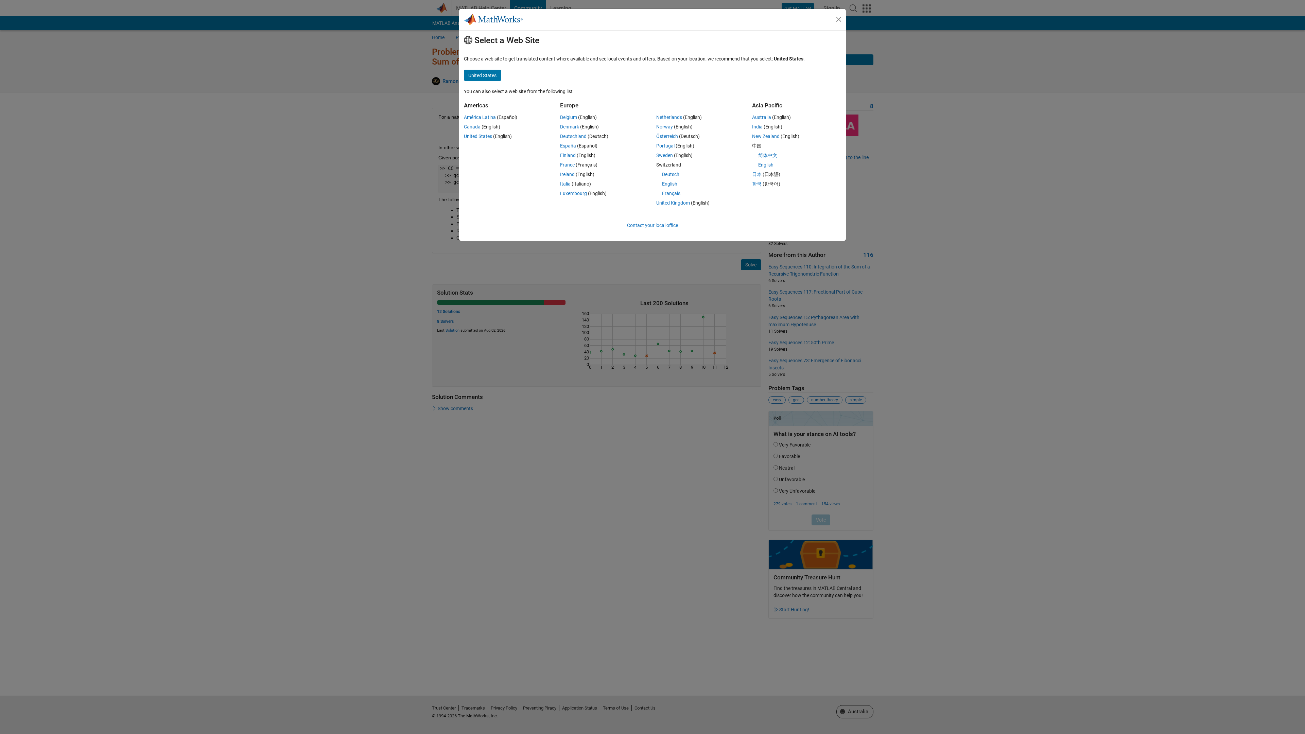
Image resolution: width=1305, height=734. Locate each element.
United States (478, 136)
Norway (664, 126)
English (669, 184)
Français (671, 193)
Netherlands (669, 117)
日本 (757, 174)
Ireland (567, 174)
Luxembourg (573, 193)
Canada (472, 126)
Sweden (664, 155)
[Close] (838, 19)
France (567, 165)
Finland (568, 155)
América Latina (480, 117)
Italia (565, 184)
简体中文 (767, 155)
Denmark (569, 126)
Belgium (568, 117)
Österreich (667, 136)
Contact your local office (652, 225)
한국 (757, 184)
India (757, 126)
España (568, 145)
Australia (761, 117)
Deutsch (670, 174)
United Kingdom (673, 203)
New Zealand (766, 136)
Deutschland (573, 136)
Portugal (665, 145)
